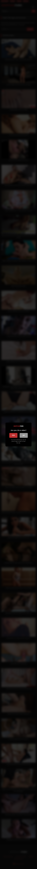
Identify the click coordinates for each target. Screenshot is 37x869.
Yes (13, 435)
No (24, 435)
